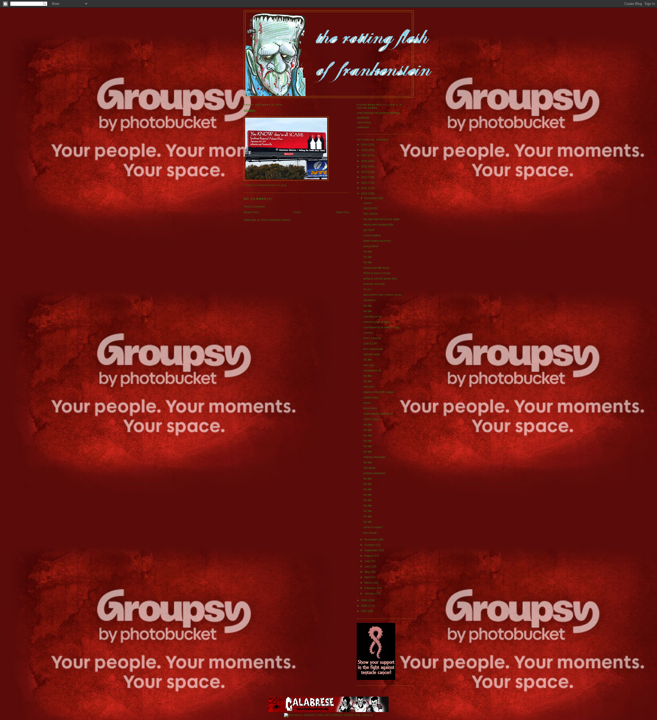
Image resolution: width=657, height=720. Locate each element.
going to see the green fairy (380, 278)
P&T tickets (370, 213)
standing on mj (372, 316)
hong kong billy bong (376, 267)
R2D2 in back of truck (377, 273)
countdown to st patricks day (381, 327)
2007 (364, 611)
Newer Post (251, 212)
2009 (364, 600)
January (369, 593)
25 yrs (367, 289)
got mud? (369, 229)
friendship (369, 467)
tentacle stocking (373, 283)
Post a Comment (254, 206)
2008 (364, 605)
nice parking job (373, 348)
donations (369, 300)
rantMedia (363, 117)
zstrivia (367, 332)
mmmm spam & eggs (376, 321)
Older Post (342, 212)
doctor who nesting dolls (378, 224)
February (370, 588)
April (367, 577)
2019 (364, 144)
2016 (364, 161)
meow (367, 402)
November (371, 539)
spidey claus (371, 397)
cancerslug (364, 122)
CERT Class (371, 419)
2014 (364, 171)
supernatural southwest (378, 413)
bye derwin (370, 532)
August (369, 555)
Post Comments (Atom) (275, 219)
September (371, 550)
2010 (364, 193)
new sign (368, 365)
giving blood (370, 246)
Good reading (371, 235)
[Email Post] (287, 185)
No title (367, 251)
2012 (364, 182)
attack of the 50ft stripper (378, 392)
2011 (364, 188)
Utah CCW (370, 343)
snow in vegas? (373, 527)
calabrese (363, 127)
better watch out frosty (377, 240)
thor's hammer (372, 338)
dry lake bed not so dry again (381, 219)
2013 (364, 177)
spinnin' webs (371, 354)
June (367, 566)
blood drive (370, 408)
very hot (368, 386)
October (369, 544)
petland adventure (374, 473)
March (368, 582)
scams (249, 110)
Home (297, 212)
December (371, 198)
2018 (364, 150)
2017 (364, 155)
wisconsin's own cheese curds (382, 294)
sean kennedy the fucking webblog (378, 112)
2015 (364, 166)
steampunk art (372, 370)
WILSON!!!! (370, 208)
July (367, 561)
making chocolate (374, 457)
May (367, 571)
